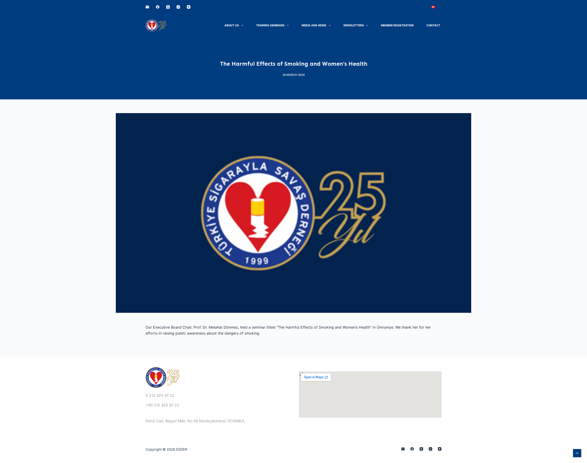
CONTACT (433, 25)
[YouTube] (188, 7)
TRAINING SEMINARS (270, 25)
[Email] (147, 7)
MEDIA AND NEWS (314, 25)
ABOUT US (231, 25)
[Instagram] (178, 7)
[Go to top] (577, 453)
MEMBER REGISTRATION (397, 25)
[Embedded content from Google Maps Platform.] (370, 394)
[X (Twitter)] (168, 7)
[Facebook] (157, 7)
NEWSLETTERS (353, 25)
